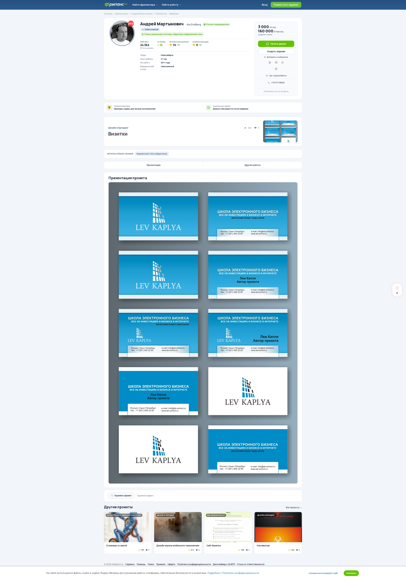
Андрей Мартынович (161, 24)
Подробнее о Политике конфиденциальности (233, 573)
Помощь (141, 564)
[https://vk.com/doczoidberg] (276, 69)
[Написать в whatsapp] (282, 62)
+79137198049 (278, 82)
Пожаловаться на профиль (276, 91)
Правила (160, 564)
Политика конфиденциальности (194, 564)
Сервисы (130, 564)
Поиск (151, 564)
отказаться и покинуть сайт (323, 573)
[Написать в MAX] (276, 62)
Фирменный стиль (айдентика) (152, 154)
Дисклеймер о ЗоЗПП (224, 564)
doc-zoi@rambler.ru (278, 75)
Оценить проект (121, 495)
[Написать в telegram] (269, 62)
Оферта (171, 564)
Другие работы (253, 165)
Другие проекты (118, 507)
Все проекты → (294, 507)
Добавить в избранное (277, 57)
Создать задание (276, 51)
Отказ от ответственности (250, 564)
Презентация (153, 165)
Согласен (351, 573)
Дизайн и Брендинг (118, 128)
